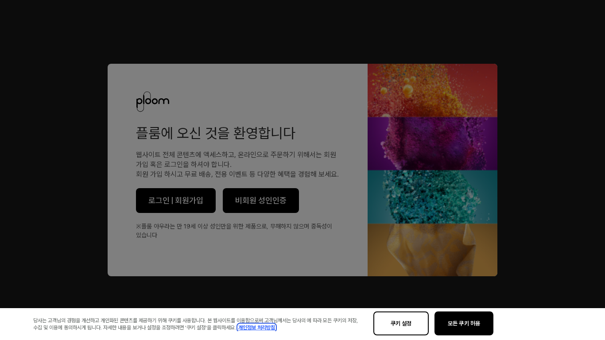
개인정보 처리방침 (256, 328)
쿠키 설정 (401, 323)
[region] (302, 324)
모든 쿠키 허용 (464, 323)
